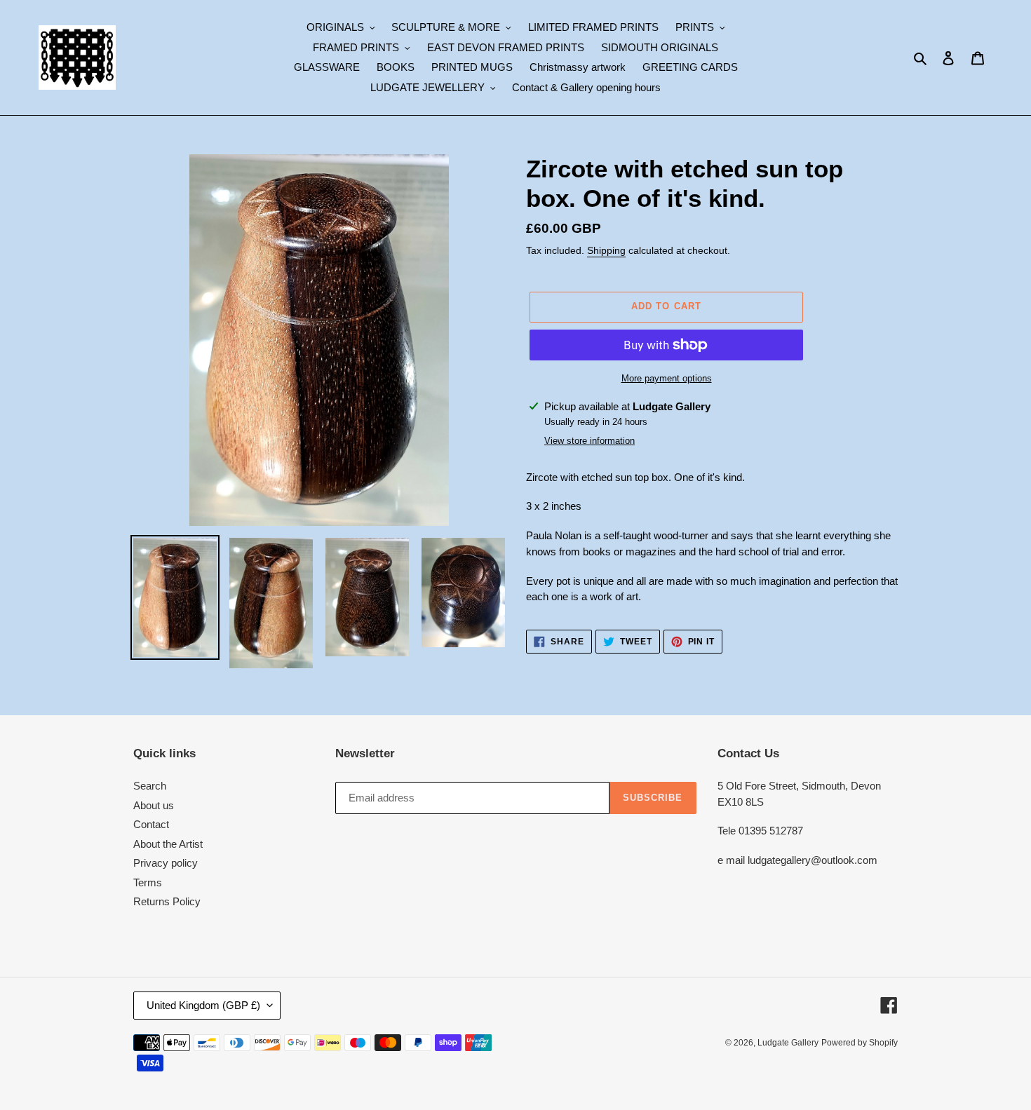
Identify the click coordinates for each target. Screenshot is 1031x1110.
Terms (147, 882)
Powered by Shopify (859, 1043)
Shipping (606, 250)
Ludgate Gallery (787, 1043)
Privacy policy (165, 863)
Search (149, 786)
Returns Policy (167, 901)
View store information (589, 440)
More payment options (666, 378)
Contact (151, 824)
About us (153, 805)
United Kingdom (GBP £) (203, 1005)
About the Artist (168, 844)
